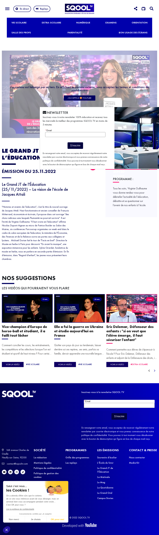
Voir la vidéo (13, 364)
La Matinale (103, 477)
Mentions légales (42, 462)
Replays (44, 8)
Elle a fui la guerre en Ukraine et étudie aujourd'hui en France (78, 331)
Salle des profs (21, 32)
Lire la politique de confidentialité (20, 509)
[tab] (135, 9)
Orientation (140, 22)
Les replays (71, 462)
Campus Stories (105, 498)
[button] (6, 529)
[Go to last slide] (149, 370)
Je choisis (36, 519)
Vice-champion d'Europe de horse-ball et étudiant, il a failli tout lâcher (24, 331)
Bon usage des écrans (133, 32)
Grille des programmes (77, 457)
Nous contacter (137, 457)
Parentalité (75, 32)
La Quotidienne (105, 487)
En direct (24, 8)
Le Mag (101, 482)
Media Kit (134, 462)
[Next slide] (154, 370)
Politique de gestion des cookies (46, 475)
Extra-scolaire (51, 22)
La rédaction (40, 457)
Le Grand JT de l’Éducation (105, 469)
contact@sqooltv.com (17, 463)
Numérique (83, 22)
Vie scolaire (19, 22)
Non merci (14, 519)
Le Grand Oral (104, 492)
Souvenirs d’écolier (107, 457)
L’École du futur (105, 462)
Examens (111, 22)
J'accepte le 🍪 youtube (79, 98)
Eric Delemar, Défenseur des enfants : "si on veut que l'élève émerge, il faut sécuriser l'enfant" (130, 333)
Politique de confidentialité (48, 468)
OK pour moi (57, 519)
